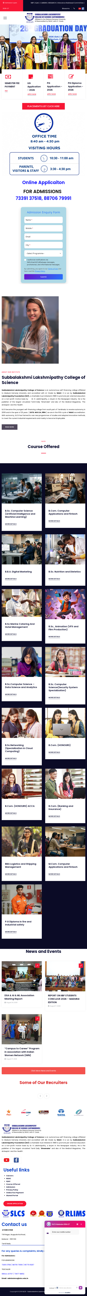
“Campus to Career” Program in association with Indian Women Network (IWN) (22, 1052)
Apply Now (32, 94)
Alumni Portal (12, 1195)
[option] (8, 1112)
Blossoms (66, 8)
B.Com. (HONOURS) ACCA (20, 806)
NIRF (32, 3)
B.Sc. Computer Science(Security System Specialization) (63, 687)
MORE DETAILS (11, 524)
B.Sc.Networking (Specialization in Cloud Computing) (19, 748)
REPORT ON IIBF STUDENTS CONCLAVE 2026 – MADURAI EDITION (63, 999)
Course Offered (13, 1184)
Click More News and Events (43, 1070)
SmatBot (67, 1292)
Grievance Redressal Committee (70, 3)
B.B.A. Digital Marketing (18, 571)
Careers (9, 1176)
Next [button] (47, 1096)
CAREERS (44, 3)
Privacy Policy (12, 1190)
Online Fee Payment (15, 1193)
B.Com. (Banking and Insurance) (61, 807)
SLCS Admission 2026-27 (61, 1224)
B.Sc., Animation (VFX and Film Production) (63, 628)
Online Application (15, 1204)
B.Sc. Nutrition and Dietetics (65, 571)
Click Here (71, 57)
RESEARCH (52, 3)
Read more (9, 427)
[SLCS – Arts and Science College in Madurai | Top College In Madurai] (45, 17)
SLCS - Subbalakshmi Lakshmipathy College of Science (43, 1291)
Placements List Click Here (43, 106)
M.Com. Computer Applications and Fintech (63, 865)
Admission (10, 1187)
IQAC (37, 3)
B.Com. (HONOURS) (60, 745)
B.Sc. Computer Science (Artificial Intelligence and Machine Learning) (20, 513)
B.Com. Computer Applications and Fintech (63, 512)
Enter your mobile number (61, 1232)
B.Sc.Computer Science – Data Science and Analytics (21, 686)
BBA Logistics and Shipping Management (20, 865)
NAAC (8, 1178)
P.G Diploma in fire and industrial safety (18, 923)
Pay (6, 91)
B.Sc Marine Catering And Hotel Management (20, 625)
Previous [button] (40, 1096)
